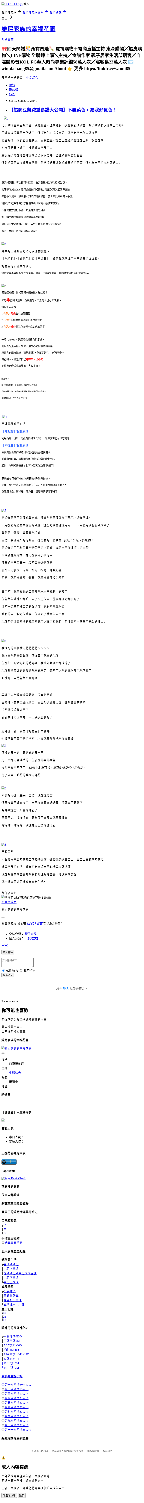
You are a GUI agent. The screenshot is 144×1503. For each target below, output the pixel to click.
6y (4, 1319)
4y (4, 1312)
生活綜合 (32, 77)
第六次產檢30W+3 (16, 1407)
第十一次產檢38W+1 (18, 1429)
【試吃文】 (32, 938)
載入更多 (8, 952)
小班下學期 (11, 1277)
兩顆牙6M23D (13, 1336)
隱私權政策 (93, 1450)
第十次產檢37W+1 (16, 1425)
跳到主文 (8, 39)
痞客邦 (31, 923)
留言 (40, 923)
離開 (21, 1495)
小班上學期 (11, 1268)
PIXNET (44, 1450)
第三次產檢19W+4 (16, 1393)
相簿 (12, 85)
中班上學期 (11, 1282)
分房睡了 (10, 1291)
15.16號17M (11, 1367)
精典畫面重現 (13, 1243)
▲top (5, 945)
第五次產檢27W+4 (16, 1402)
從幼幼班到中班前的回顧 (20, 1273)
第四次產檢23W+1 (16, 1398)
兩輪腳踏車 (11, 1295)
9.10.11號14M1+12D (16, 1354)
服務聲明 (107, 1450)
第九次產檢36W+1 (16, 1420)
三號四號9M (12, 1340)
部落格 (13, 89)
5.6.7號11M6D (13, 1345)
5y (4, 1316)
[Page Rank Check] (14, 1178)
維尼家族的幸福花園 (29, 29)
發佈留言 (8, 975)
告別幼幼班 (11, 1264)
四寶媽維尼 (9, 902)
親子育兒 (31, 934)
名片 (12, 94)
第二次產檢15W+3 (16, 1389)
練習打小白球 (13, 1300)
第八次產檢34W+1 (16, 1416)
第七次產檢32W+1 (16, 1411)
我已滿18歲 (9, 1495)
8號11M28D (11, 1349)
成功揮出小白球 (14, 1304)
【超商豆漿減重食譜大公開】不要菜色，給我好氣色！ (63, 110)
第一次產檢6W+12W (17, 1384)
